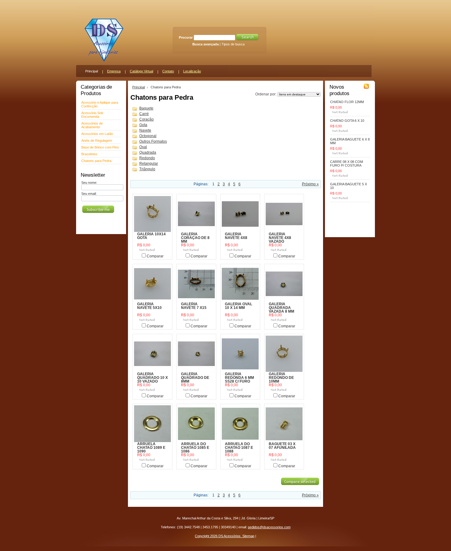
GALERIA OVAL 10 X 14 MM (238, 306)
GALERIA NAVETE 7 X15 (193, 306)
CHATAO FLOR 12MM (347, 102)
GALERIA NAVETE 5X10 (149, 306)
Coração (146, 119)
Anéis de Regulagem (96, 140)
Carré (144, 114)
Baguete (146, 108)
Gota (143, 125)
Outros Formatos (153, 141)
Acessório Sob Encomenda (92, 114)
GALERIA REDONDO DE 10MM (281, 377)
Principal (138, 87)
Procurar (186, 37)
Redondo (147, 158)
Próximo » (310, 184)
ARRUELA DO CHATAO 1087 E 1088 (239, 447)
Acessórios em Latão (97, 134)
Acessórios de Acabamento (92, 125)
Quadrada (147, 152)
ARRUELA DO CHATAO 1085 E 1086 (195, 447)
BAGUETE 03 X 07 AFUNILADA (282, 445)
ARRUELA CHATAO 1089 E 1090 (151, 447)
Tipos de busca (233, 44)
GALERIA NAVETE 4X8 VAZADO (280, 237)
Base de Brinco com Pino (100, 147)
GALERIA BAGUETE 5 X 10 (348, 186)
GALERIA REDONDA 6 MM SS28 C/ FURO (239, 377)
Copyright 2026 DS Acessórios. (218, 536)
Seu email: (89, 193)
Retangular (148, 163)
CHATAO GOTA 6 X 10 (347, 120)
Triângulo (147, 169)
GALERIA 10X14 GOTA (151, 236)
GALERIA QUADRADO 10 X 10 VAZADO (152, 377)
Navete (145, 130)
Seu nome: (89, 182)
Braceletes (89, 154)
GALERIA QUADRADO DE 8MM (195, 377)
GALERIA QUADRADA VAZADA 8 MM (281, 307)
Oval (143, 147)
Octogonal (147, 136)
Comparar (155, 256)
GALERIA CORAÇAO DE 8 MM (195, 237)
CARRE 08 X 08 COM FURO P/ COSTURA (346, 163)
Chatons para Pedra (96, 161)
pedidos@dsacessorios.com (269, 527)
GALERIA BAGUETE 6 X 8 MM (350, 141)
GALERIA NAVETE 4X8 (236, 236)
